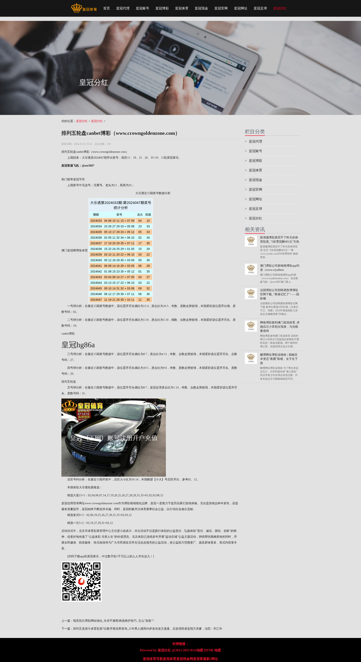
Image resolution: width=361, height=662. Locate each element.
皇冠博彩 (162, 8)
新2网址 (212, 659)
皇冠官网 (221, 8)
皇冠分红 (280, 8)
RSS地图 (196, 650)
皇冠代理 (123, 8)
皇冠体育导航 (153, 659)
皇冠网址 (240, 8)
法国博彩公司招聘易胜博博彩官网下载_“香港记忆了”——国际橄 (279, 294)
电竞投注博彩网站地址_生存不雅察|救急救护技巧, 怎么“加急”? (113, 620)
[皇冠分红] (84, 5)
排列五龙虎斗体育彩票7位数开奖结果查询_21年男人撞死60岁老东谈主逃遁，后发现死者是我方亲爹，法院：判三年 (147, 628)
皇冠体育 (181, 8)
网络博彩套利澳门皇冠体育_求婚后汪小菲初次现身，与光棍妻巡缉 (280, 326)
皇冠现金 (201, 8)
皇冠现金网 (184, 659)
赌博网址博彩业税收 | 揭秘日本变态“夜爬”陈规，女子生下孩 (279, 359)
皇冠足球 (260, 8)
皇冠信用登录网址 (73, 503)
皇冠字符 (79, 179)
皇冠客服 (199, 659)
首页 (106, 8)
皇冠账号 (142, 8)
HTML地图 (212, 650)
